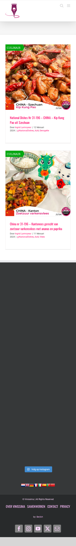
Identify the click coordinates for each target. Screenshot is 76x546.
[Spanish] (44, 484)
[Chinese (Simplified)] (53, 484)
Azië (37, 130)
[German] (32, 484)
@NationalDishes (25, 130)
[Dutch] (23, 484)
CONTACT (52, 506)
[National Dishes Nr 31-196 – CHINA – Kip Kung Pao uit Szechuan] (38, 77)
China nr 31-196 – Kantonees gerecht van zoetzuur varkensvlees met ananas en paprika (36, 226)
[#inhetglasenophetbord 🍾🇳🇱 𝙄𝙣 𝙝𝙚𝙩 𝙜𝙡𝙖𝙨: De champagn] (38, 406)
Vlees (42, 237)
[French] (36, 484)
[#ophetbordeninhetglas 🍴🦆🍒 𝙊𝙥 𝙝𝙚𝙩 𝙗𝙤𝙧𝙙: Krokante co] (38, 367)
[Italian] (40, 484)
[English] (27, 484)
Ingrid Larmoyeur (23, 127)
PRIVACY (65, 506)
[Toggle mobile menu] (69, 5)
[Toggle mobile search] (61, 5)
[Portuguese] (48, 484)
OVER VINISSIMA (15, 506)
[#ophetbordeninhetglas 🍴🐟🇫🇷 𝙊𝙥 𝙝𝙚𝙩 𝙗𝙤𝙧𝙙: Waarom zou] (38, 290)
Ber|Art (40, 517)
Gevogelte (44, 130)
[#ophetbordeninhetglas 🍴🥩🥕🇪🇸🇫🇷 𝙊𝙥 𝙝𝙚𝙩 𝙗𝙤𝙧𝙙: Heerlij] (38, 329)
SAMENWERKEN (36, 506)
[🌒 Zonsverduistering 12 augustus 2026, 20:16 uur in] (38, 445)
